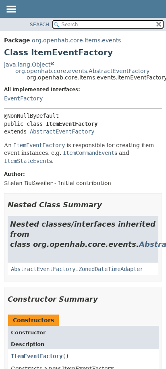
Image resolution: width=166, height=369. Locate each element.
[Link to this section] (107, 204)
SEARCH (39, 24)
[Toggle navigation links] (11, 9)
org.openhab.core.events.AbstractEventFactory (82, 71)
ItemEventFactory (36, 356)
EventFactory (23, 98)
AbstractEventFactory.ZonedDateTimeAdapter (77, 269)
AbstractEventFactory (62, 131)
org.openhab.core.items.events (76, 40)
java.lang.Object (27, 64)
